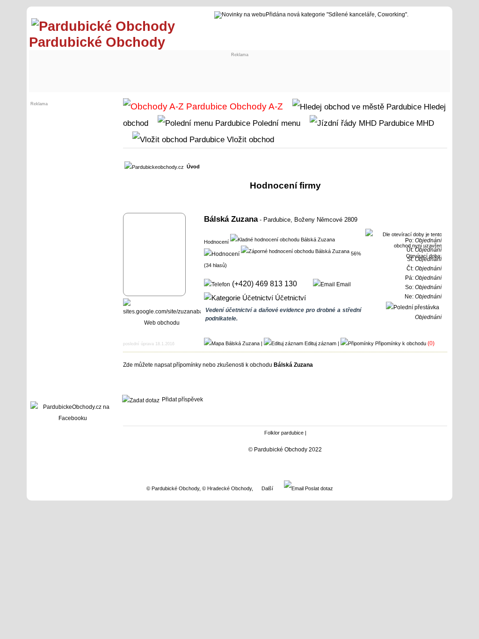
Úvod (193, 166)
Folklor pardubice (284, 433)
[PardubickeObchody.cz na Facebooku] (72, 418)
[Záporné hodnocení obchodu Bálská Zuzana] (295, 251)
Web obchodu (162, 323)
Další (267, 488)
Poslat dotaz (318, 488)
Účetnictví (289, 298)
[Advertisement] (109, 68)
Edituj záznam (320, 343)
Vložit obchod (249, 139)
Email (343, 284)
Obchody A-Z (255, 106)
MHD (424, 123)
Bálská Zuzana (231, 219)
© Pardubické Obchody (172, 488)
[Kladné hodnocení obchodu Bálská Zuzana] (282, 239)
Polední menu (275, 123)
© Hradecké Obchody (227, 488)
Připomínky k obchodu (400, 343)
